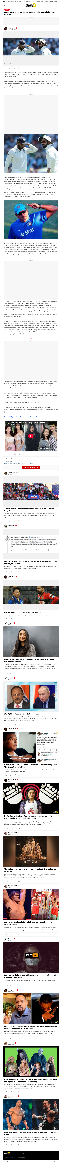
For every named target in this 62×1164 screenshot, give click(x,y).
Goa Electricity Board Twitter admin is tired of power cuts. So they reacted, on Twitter (31, 562)
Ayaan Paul (11, 1043)
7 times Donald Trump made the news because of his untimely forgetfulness (29, 509)
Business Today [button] (19, 1)
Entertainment (11, 729)
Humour (7, 9)
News (9, 624)
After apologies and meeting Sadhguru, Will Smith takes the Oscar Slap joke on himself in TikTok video (30, 1027)
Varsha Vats (11, 525)
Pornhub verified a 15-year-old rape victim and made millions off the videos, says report (30, 976)
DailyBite (10, 623)
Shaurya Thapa (12, 728)
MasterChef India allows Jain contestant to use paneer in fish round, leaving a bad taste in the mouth (28, 817)
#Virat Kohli (6, 463)
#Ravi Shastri (13, 463)
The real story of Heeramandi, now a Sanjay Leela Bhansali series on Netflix (30, 870)
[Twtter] (16, 1153)
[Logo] (7, 1153)
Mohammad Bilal (12, 832)
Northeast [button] (11, 1)
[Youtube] (23, 1153)
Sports (9, 577)
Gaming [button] (33, 1)
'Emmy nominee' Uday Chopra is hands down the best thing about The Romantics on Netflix (30, 765)
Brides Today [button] (57, 1)
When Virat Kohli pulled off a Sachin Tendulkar (22, 612)
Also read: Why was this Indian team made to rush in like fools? (23, 417)
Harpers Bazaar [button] (49, 1)
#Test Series (30, 463)
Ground (9, 887)
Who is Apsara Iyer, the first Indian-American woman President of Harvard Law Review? (30, 660)
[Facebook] (20, 1153)
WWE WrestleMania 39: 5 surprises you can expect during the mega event (30, 1133)
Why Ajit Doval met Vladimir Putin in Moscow (22, 714)
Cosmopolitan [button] (39, 1)
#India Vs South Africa (21, 463)
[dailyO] (31, 5)
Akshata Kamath (12, 472)
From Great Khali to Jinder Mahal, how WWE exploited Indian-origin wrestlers (29, 923)
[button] (16, 28)
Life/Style (10, 781)
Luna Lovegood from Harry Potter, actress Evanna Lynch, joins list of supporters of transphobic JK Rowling (30, 1080)
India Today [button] (27, 1)
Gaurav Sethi (11, 28)
